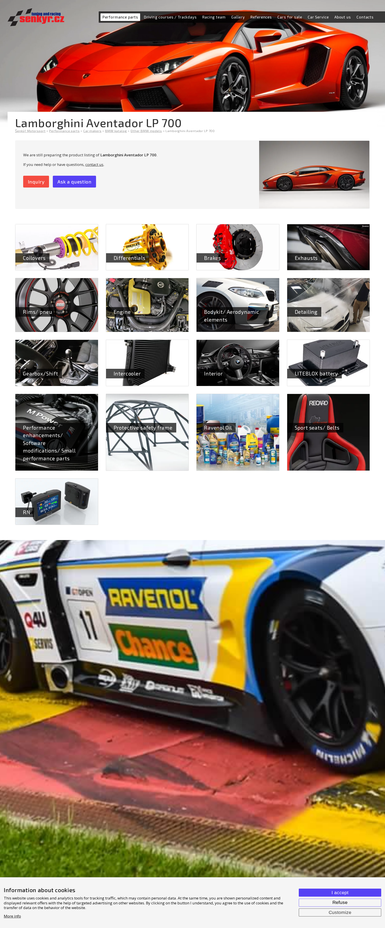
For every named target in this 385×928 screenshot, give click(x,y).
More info (12, 916)
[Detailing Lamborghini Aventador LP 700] (328, 305)
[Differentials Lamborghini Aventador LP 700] (147, 247)
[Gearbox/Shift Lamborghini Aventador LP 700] (56, 363)
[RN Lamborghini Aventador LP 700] (56, 502)
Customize (340, 912)
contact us (94, 164)
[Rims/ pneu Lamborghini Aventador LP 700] (56, 305)
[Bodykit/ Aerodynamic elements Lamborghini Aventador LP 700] (238, 305)
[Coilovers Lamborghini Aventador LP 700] (56, 247)
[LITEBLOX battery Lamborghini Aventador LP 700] (328, 363)
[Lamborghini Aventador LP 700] (314, 174)
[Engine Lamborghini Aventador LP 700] (147, 305)
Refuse (340, 902)
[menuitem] (120, 17)
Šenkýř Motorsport (30, 131)
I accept (340, 892)
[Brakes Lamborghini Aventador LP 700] (238, 247)
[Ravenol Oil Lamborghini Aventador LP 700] (238, 432)
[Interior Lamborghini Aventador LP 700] (238, 363)
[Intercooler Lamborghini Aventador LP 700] (147, 363)
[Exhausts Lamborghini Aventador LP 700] (328, 247)
